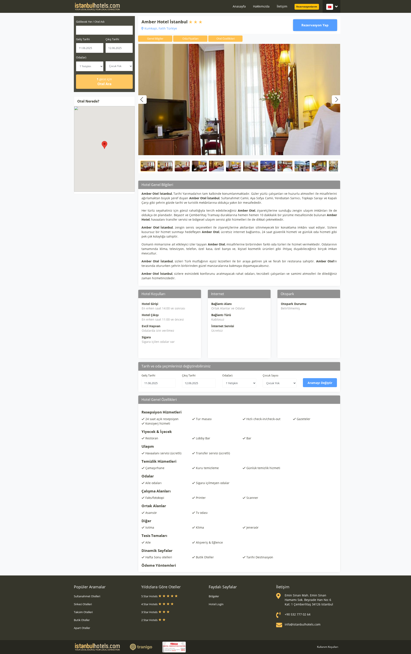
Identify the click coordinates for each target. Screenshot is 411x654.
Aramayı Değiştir (320, 383)
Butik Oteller (82, 620)
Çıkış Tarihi (112, 39)
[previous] (142, 99)
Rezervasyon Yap (315, 25)
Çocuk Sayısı (270, 375)
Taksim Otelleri (83, 612)
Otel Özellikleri (225, 38)
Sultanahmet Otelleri (87, 596)
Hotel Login (216, 604)
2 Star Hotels (149, 620)
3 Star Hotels (149, 612)
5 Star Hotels (149, 596)
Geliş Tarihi (83, 39)
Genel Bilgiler (155, 38)
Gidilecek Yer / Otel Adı (90, 22)
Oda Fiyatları (190, 38)
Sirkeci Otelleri (83, 604)
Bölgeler (214, 596)
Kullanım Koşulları (327, 647)
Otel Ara (104, 81)
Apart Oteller (82, 628)
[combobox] (104, 30)
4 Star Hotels (149, 604)
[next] (336, 99)
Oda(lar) (81, 57)
